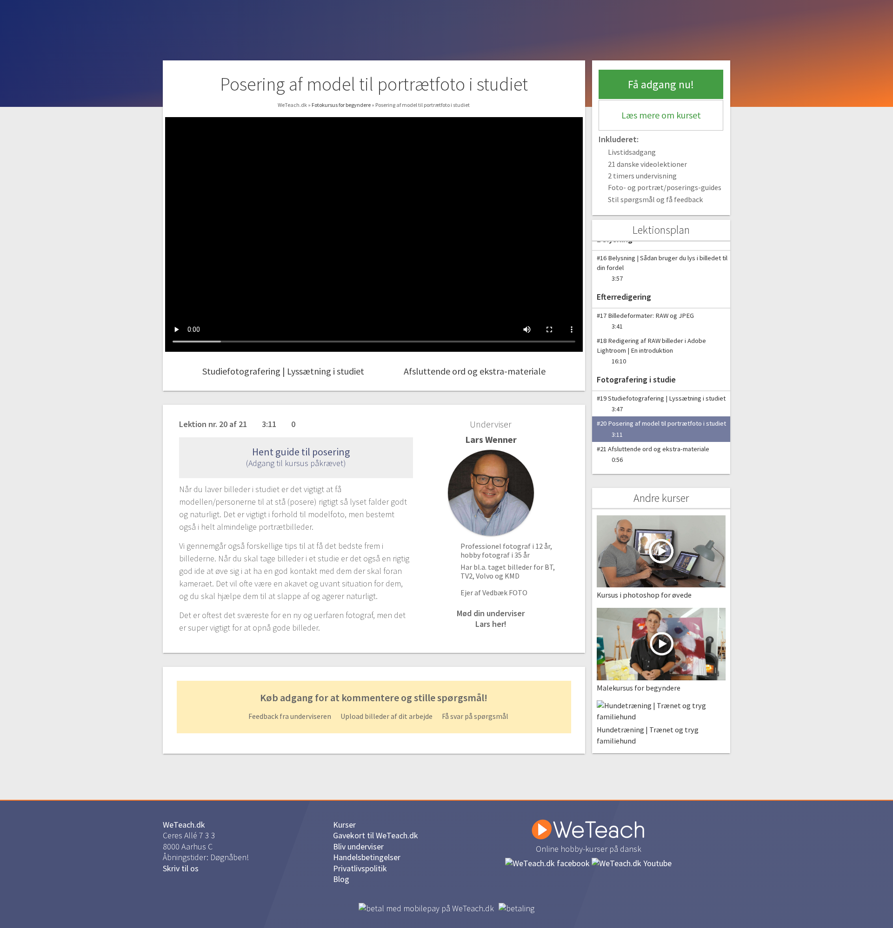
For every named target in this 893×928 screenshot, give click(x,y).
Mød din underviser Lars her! (491, 618)
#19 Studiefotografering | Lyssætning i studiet (661, 403)
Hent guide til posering (300, 451)
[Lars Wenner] (490, 493)
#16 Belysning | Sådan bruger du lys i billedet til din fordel (662, 268)
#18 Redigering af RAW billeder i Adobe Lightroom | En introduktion (651, 350)
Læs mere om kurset (661, 115)
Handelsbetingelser (366, 857)
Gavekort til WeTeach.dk (375, 835)
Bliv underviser (358, 846)
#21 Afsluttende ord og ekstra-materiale (653, 454)
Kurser (344, 824)
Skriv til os (181, 868)
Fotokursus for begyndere (342, 104)
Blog (341, 879)
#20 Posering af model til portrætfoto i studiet (661, 428)
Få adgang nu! (661, 84)
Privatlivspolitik (360, 868)
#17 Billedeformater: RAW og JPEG (645, 320)
